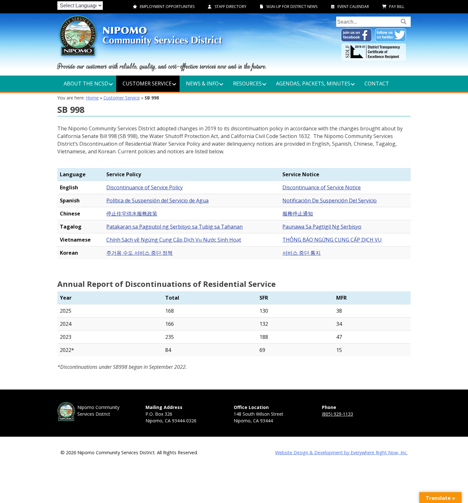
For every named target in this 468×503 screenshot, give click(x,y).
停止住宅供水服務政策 (131, 213)
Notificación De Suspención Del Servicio (329, 200)
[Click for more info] (373, 58)
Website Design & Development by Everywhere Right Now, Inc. (341, 452)
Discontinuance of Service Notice (321, 187)
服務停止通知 (297, 213)
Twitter (390, 35)
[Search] (403, 21)
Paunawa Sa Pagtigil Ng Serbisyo (321, 226)
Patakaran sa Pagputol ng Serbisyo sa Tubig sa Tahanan (174, 226)
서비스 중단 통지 (301, 252)
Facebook (356, 35)
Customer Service (121, 98)
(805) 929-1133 (337, 414)
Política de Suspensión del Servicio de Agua (157, 200)
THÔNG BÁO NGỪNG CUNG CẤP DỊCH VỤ (332, 239)
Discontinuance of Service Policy (144, 187)
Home (92, 98)
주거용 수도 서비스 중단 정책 (139, 252)
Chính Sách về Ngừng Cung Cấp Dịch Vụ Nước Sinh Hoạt (173, 239)
